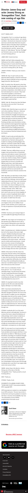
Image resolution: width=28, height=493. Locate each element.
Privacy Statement (7, 472)
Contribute (5, 469)
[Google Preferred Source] (14, 445)
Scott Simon (8, 21)
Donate (24, 2)
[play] (2, 491)
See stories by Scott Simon (15, 418)
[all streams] (26, 491)
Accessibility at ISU (7, 475)
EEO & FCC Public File (7, 466)
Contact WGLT (6, 463)
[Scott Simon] (4, 410)
